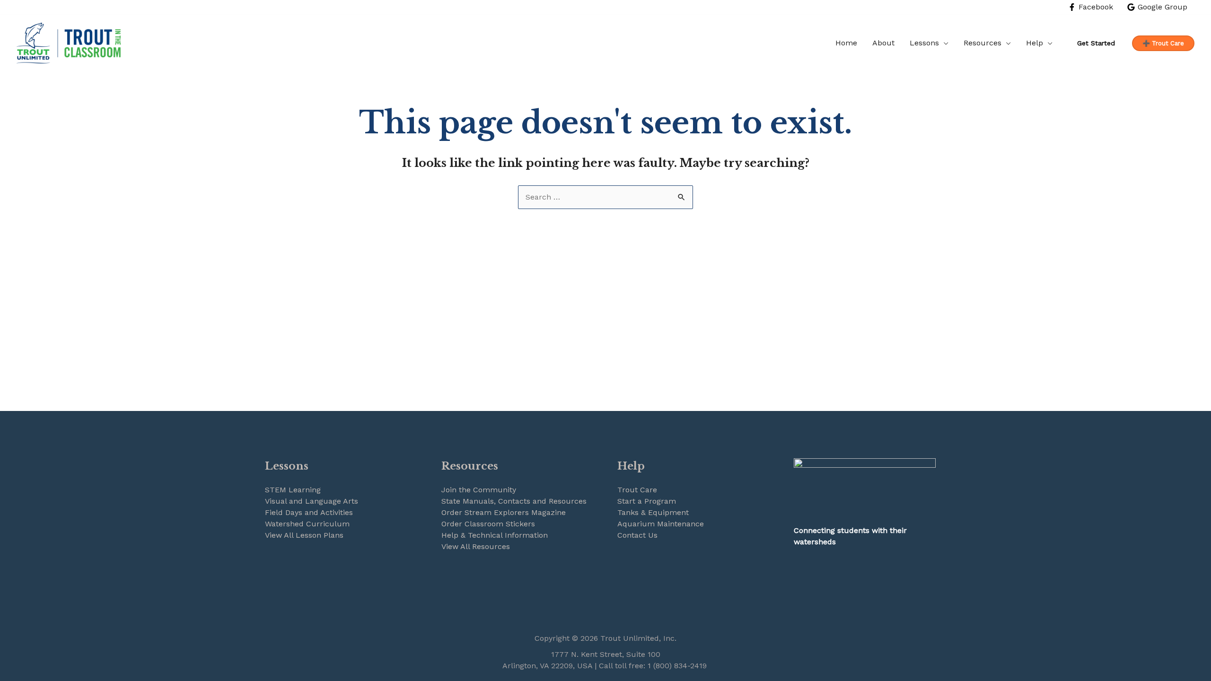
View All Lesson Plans (304, 535)
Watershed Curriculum (307, 523)
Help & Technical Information (494, 535)
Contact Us (637, 535)
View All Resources (475, 546)
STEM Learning (293, 489)
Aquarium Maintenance (660, 523)
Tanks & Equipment (653, 512)
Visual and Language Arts (311, 501)
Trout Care (637, 489)
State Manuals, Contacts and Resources (514, 501)
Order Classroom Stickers (488, 523)
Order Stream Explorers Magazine (503, 512)
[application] (943, 43)
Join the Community (478, 489)
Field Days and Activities (309, 512)
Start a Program (646, 501)
